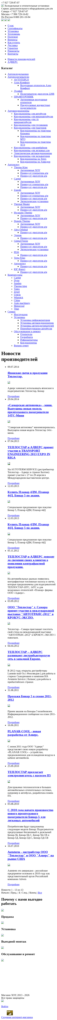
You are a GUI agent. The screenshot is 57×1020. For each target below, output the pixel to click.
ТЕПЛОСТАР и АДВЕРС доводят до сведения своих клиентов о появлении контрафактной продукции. (31, 562)
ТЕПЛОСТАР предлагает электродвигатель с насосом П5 (29, 773)
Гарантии (13, 48)
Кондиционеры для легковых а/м (32, 150)
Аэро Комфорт (22, 82)
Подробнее (13, 396)
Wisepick (18, 297)
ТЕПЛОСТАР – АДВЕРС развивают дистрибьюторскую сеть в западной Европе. (29, 655)
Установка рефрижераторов (35, 320)
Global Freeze (21, 241)
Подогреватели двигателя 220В (37, 94)
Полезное (13, 37)
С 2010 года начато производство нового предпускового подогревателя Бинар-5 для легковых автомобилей (30, 815)
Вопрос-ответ (21, 345)
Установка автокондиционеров (37, 323)
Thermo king (20, 286)
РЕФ (16, 252)
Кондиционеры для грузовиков (31, 125)
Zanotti (17, 190)
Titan (16, 308)
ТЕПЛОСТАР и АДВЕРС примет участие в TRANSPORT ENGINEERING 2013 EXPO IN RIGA (31, 452)
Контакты (13, 53)
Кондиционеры (28, 342)
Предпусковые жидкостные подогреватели (35, 106)
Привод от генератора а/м (34, 173)
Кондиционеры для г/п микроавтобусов (26, 120)
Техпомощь (14, 34)
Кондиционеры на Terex (33, 159)
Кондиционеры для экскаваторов (32, 156)
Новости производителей (21, 59)
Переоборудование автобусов (36, 328)
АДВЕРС (13, 62)
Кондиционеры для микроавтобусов (33, 116)
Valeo (17, 289)
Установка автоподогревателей (37, 325)
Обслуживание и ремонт (27, 331)
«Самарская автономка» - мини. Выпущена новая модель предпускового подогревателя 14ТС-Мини (30, 410)
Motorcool (19, 306)
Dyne (16, 280)
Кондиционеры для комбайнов (30, 147)
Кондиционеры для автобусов (30, 113)
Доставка (13, 45)
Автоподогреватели (18, 77)
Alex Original (21, 229)
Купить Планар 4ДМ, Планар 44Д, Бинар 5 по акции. (28, 493)
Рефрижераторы (29, 340)
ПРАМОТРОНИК (23, 96)
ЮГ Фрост (19, 269)
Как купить (14, 42)
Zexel (17, 292)
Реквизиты (13, 51)
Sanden (17, 283)
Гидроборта (26, 337)
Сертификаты (15, 28)
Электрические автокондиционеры (33, 153)
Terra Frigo (19, 258)
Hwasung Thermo (23, 212)
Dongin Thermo (22, 221)
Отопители (26, 334)
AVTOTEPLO (21, 79)
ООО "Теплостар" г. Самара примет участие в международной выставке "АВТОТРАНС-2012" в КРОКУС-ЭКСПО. (31, 612)
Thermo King (21, 167)
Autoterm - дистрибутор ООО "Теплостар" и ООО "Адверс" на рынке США (31, 855)
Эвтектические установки (34, 201)
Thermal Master (22, 204)
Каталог (7, 68)
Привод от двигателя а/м (33, 176)
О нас (11, 25)
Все (40, 892)
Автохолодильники (18, 74)
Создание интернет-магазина (17, 1017)
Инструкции (21, 314)
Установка (13, 31)
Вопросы (12, 39)
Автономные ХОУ (30, 170)
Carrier (17, 178)
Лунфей (18, 91)
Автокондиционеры (18, 111)
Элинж (18, 235)
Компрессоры (15, 275)
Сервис (12, 311)
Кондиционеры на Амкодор (35, 161)
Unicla (17, 294)
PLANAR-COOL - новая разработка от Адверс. (24, 733)
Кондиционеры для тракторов (30, 127)
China (17, 300)
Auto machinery (22, 303)
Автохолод (13, 164)
